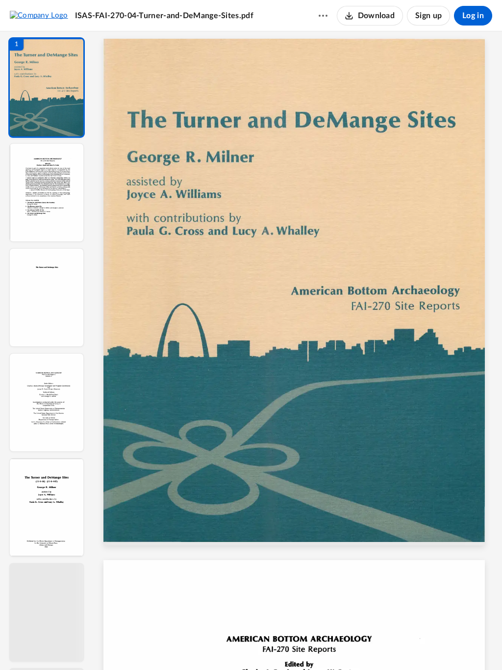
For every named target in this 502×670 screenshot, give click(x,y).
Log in (473, 16)
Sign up (428, 16)
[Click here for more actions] (323, 16)
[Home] (39, 15)
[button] (46, 87)
